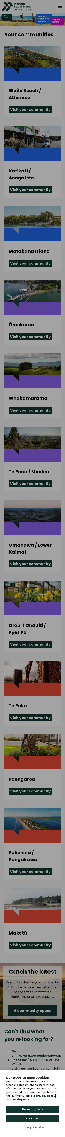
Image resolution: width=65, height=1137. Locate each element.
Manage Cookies (32, 1127)
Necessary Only (32, 1109)
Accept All (32, 1118)
